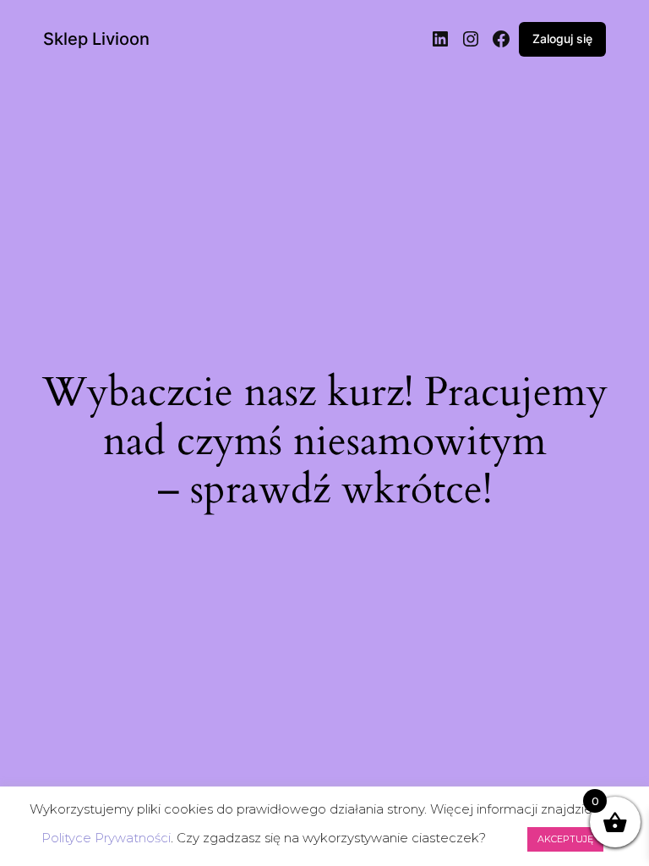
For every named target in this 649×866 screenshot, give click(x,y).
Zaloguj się (562, 38)
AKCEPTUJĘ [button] (565, 839)
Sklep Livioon (96, 39)
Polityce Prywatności (106, 838)
